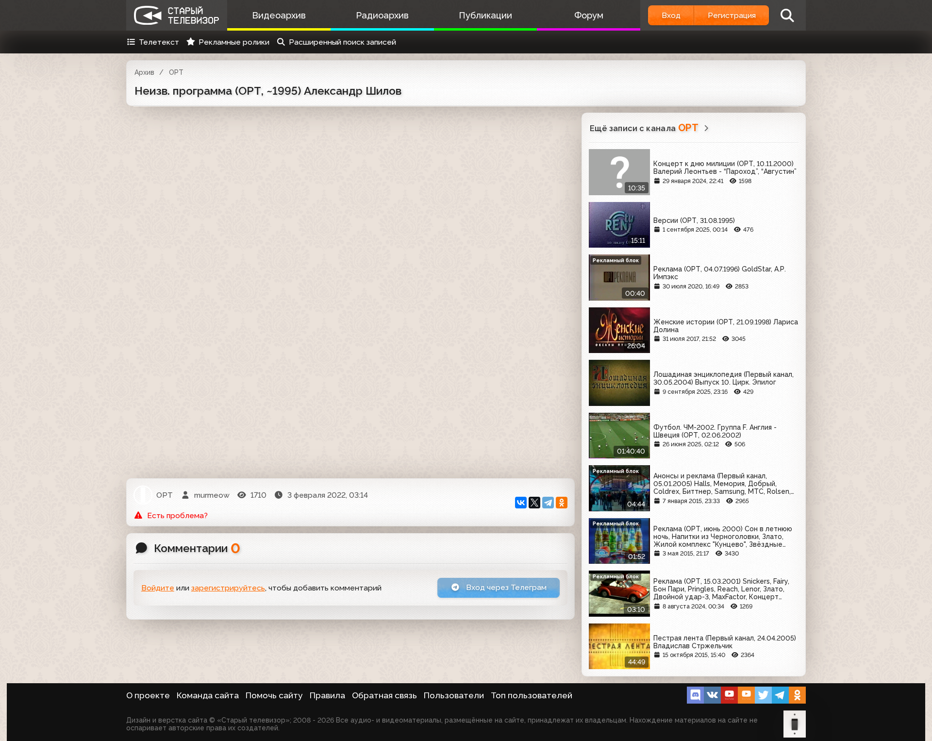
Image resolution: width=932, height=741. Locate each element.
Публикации (485, 15)
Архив (144, 72)
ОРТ (176, 72)
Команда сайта (208, 695)
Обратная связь (384, 695)
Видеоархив (279, 15)
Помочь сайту (274, 695)
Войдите (157, 587)
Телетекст (159, 42)
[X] (534, 502)
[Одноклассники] (561, 502)
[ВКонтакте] (521, 502)
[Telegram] (548, 502)
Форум (588, 15)
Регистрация (732, 15)
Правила (327, 695)
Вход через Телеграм (505, 587)
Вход (671, 15)
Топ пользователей (531, 695)
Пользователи (454, 695)
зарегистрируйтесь (228, 587)
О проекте (148, 695)
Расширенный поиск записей (342, 42)
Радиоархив (382, 15)
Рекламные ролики (234, 42)
